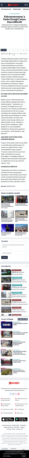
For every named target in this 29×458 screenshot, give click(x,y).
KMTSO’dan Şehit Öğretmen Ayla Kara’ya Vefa (21, 220)
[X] (13, 394)
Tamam (23, 456)
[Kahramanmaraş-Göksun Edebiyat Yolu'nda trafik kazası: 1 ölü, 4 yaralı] (7, 199)
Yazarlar (22, 427)
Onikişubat (23, 425)
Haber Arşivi (20, 413)
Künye (13, 429)
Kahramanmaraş (6, 9)
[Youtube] (18, 394)
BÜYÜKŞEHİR (5, 448)
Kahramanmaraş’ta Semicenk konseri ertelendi (6, 234)
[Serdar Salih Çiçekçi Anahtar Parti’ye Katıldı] (21, 199)
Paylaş (4, 50)
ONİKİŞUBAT (13, 448)
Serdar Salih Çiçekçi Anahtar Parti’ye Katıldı (19, 288)
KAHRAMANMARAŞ (14, 13)
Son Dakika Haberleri (8, 413)
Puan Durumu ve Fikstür (8, 409)
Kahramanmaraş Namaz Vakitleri (6, 404)
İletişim (18, 429)
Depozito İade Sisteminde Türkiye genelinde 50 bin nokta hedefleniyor (18, 273)
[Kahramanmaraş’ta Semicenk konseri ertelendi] (7, 227)
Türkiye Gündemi (17, 270)
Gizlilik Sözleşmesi (16, 456)
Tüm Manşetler (20, 409)
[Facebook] (10, 394)
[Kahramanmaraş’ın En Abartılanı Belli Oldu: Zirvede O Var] (21, 227)
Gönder (4, 257)
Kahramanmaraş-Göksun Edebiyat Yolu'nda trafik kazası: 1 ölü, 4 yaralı (19, 281)
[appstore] (7, 419)
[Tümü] (27, 266)
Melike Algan (5, 53)
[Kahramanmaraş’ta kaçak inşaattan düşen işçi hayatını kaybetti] (7, 214)
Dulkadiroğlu (17, 9)
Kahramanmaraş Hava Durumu (21, 399)
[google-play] (21, 419)
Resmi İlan (16, 427)
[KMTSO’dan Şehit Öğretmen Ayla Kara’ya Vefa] (21, 214)
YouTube (8, 429)
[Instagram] (16, 394)
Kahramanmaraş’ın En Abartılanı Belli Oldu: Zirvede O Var (21, 234)
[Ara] (27, 5)
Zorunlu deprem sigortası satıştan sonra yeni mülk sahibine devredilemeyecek (19, 311)
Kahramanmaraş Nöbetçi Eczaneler (6, 399)
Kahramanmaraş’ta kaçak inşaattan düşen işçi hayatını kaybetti (7, 220)
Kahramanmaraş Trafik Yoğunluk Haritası (21, 404)
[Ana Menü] (1, 5)
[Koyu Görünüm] (25, 5)
